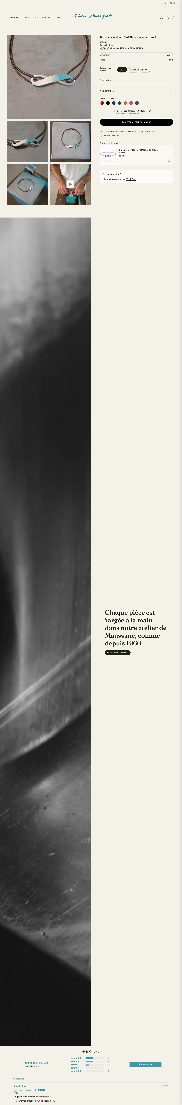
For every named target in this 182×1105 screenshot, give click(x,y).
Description (105, 80)
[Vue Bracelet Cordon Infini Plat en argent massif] (70, 184)
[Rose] (131, 103)
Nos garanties (107, 90)
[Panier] (174, 17)
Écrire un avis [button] (145, 1064)
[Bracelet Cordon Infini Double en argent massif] (108, 155)
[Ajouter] (169, 160)
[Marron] (137, 103)
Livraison (104, 48)
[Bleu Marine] (114, 103)
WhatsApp (131, 179)
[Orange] (125, 103)
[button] (76, 1058)
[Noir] (108, 103)
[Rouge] (102, 103)
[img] (19, 1086)
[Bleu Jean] (119, 103)
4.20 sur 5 (43, 1063)
